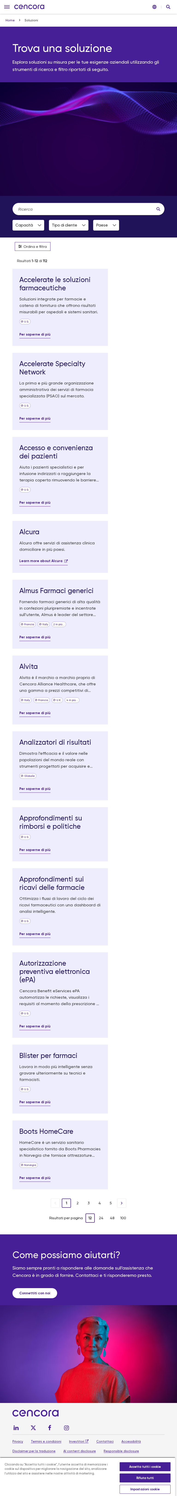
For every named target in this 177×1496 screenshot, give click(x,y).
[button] (7, 6)
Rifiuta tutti (145, 1478)
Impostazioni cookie (145, 1489)
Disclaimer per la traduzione (34, 1451)
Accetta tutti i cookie (145, 1466)
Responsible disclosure (121, 1451)
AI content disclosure (79, 1451)
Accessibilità (131, 1441)
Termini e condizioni (46, 1441)
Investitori (76, 1441)
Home (11, 20)
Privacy (17, 1441)
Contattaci (105, 1441)
